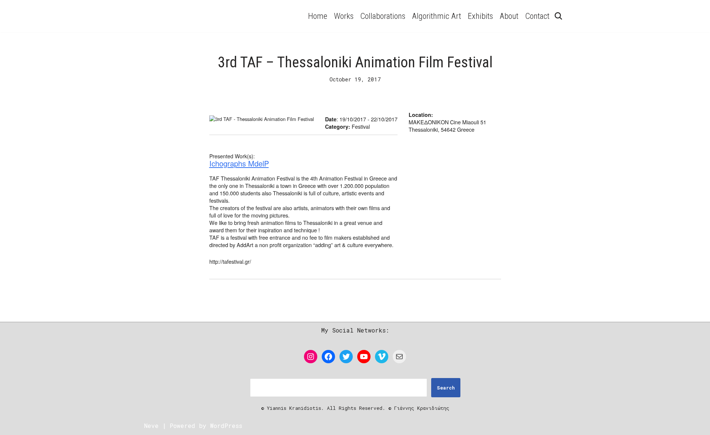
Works (344, 16)
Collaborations (382, 16)
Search (446, 387)
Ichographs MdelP (239, 163)
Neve (151, 425)
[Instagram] (310, 356)
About (509, 16)
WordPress (226, 425)
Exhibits (480, 16)
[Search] (558, 16)
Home (317, 16)
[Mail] (399, 356)
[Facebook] (328, 356)
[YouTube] (364, 356)
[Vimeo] (381, 356)
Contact (537, 16)
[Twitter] (346, 356)
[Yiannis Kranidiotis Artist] (209, 16)
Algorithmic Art (436, 16)
